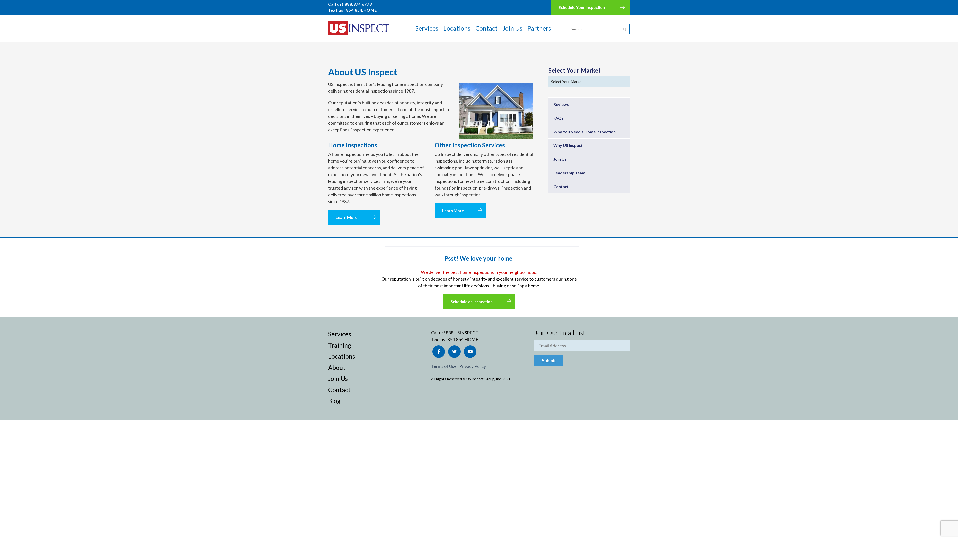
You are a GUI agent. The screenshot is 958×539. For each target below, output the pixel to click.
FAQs (558, 118)
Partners (539, 28)
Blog (334, 400)
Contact (486, 28)
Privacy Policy (472, 366)
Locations (456, 28)
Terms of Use (444, 366)
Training (339, 345)
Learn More (346, 217)
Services (426, 28)
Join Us (512, 28)
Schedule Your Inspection (582, 7)
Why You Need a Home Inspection (584, 131)
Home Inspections (352, 145)
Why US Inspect (568, 145)
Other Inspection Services (470, 145)
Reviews (561, 104)
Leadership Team (569, 172)
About (336, 367)
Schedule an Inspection (472, 301)
